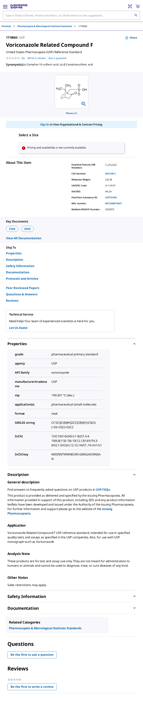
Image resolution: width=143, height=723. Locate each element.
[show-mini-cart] (137, 6)
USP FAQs (103, 489)
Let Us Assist (18, 328)
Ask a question (57, 58)
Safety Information (20, 266)
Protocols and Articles (22, 279)
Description (14, 260)
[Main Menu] (5, 6)
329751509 (111, 197)
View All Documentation (23, 238)
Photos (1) (71, 113)
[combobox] (71, 15)
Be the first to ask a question (32, 655)
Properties (14, 253)
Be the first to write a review (34, 687)
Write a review (36, 58)
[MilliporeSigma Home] (18, 6)
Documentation (17, 272)
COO (27, 229)
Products (6, 26)
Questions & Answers (21, 294)
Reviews (12, 301)
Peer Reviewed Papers (22, 288)
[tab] (9, 26)
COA (12, 229)
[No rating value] (14, 58)
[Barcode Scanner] (130, 6)
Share (133, 37)
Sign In (44, 124)
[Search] (136, 15)
